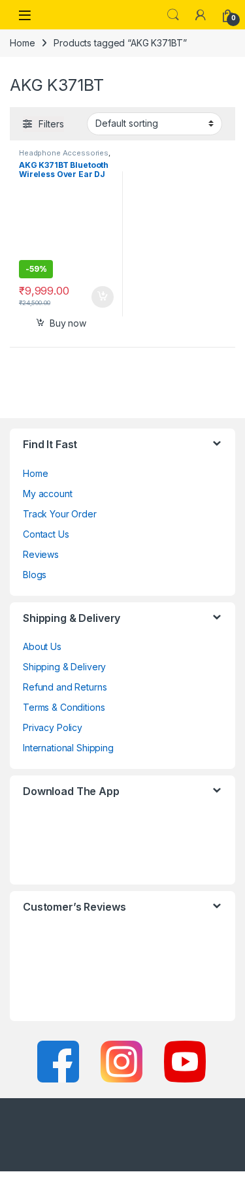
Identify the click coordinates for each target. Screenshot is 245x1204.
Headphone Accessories (63, 152)
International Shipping (68, 747)
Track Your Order (60, 513)
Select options (97, 297)
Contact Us (46, 534)
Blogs (34, 574)
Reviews (41, 554)
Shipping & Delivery (64, 666)
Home (22, 42)
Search (173, 15)
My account (48, 493)
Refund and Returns (64, 686)
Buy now (68, 323)
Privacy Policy (52, 727)
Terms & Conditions (64, 707)
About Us (42, 646)
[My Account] (200, 15)
